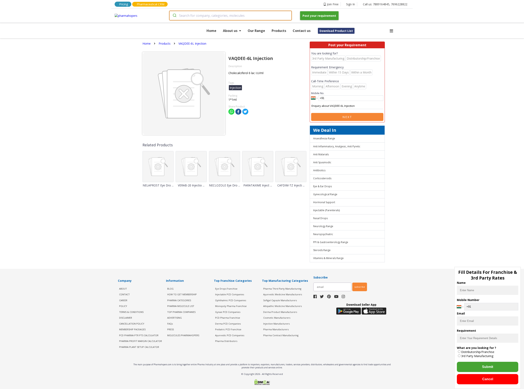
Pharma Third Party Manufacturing (282, 288)
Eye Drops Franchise (226, 288)
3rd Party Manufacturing (477, 356)
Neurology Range (323, 226)
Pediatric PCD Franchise (228, 329)
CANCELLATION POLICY (131, 323)
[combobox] (230, 15)
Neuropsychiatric (323, 234)
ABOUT (123, 288)
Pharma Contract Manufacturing (280, 335)
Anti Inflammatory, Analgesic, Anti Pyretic (336, 146)
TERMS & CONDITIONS (131, 311)
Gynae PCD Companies (227, 311)
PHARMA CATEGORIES (179, 300)
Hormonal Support (324, 202)
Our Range (256, 30)
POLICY (123, 306)
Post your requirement (319, 16)
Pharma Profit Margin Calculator (140, 341)
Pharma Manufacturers (276, 329)
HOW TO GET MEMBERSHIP (182, 294)
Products (279, 30)
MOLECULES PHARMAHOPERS (183, 335)
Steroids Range (322, 250)
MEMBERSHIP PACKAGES (132, 329)
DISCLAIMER (125, 317)
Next (347, 117)
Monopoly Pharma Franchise (231, 306)
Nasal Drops (320, 218)
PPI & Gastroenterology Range (330, 242)
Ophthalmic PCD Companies (230, 300)
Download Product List (336, 31)
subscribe (359, 286)
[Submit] (174, 15)
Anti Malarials (321, 154)
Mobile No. (317, 93)
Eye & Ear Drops (322, 186)
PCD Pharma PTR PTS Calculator (138, 335)
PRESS (170, 329)
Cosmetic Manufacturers (276, 317)
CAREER (123, 300)
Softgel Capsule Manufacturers (280, 300)
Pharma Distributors (226, 341)
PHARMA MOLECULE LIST (180, 306)
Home (211, 30)
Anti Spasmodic (322, 162)
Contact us (302, 30)
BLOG (170, 288)
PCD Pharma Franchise (227, 317)
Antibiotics (319, 170)
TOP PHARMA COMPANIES (181, 311)
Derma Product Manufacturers (280, 311)
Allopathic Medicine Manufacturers (282, 306)
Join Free (333, 4)
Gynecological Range (325, 194)
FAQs (170, 323)
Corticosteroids (322, 178)
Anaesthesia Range (324, 138)
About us (230, 30)
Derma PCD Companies (228, 323)
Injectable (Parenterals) (326, 210)
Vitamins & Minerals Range (328, 258)
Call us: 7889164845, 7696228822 (385, 4)
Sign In (350, 4)
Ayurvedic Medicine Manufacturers (282, 294)
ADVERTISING (174, 317)
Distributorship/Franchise (477, 352)
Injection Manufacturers (276, 323)
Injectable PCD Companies (229, 294)
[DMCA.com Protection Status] (262, 382)
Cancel (487, 379)
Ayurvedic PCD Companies (229, 335)
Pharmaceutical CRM (150, 4)
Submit (487, 367)
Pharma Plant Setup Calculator (139, 346)
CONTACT (124, 294)
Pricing (123, 4)
